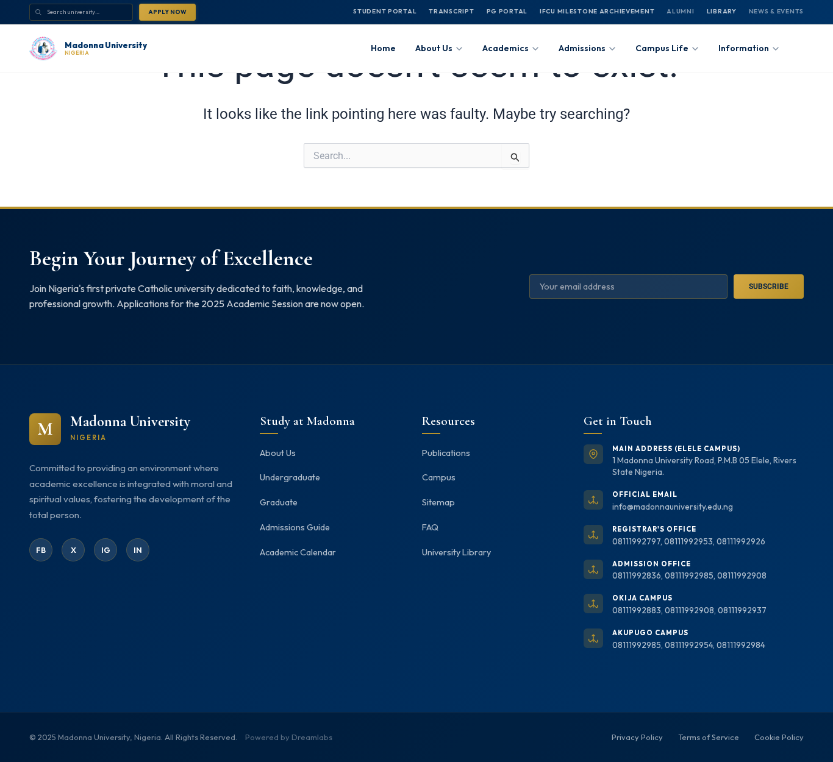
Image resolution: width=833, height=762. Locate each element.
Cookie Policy (779, 737)
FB (41, 550)
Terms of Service (708, 737)
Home (383, 48)
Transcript (451, 11)
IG (105, 550)
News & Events (776, 11)
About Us (278, 452)
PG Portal (507, 11)
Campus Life (661, 48)
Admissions (582, 48)
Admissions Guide (295, 527)
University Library (456, 552)
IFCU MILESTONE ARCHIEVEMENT (597, 11)
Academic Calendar (298, 552)
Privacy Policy (637, 737)
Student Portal (384, 11)
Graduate (279, 502)
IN (138, 550)
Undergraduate (290, 477)
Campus (439, 477)
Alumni (680, 11)
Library (722, 11)
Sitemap (438, 502)
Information (743, 48)
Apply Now (167, 11)
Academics (505, 48)
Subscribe (768, 286)
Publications (446, 452)
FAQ (430, 527)
